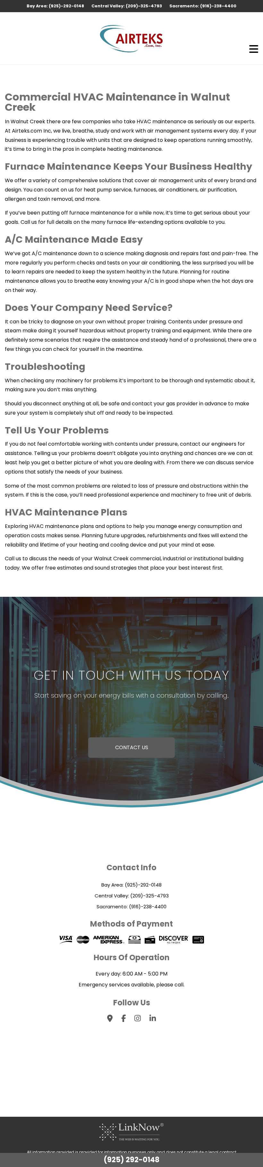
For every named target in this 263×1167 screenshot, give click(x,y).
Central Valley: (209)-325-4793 (127, 6)
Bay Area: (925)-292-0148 (56, 6)
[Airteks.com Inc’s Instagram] (138, 1019)
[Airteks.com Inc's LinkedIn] (153, 1019)
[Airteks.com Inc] (131, 38)
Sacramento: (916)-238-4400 (202, 6)
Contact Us (131, 747)
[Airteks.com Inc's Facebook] (124, 1019)
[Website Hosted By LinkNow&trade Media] (131, 1131)
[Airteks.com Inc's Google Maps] (110, 1019)
